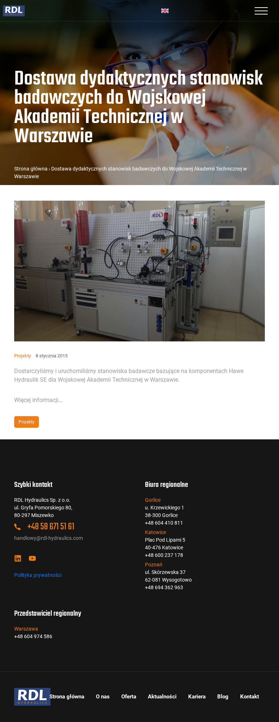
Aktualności (162, 696)
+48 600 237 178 (164, 555)
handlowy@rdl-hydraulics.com (48, 538)
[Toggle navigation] (261, 10)
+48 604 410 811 (164, 523)
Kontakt (249, 696)
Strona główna (31, 169)
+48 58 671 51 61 (50, 527)
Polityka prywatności (37, 575)
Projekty (22, 355)
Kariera (197, 696)
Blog (223, 696)
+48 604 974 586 (33, 636)
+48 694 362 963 (164, 587)
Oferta (128, 696)
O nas (103, 696)
